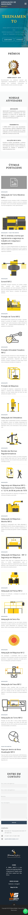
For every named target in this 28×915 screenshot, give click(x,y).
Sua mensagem (5, 802)
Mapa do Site (14, 887)
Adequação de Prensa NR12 (11, 591)
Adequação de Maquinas (8, 3)
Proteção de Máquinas (9, 386)
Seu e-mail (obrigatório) (8, 789)
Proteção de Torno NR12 (10, 316)
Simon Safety (14, 908)
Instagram (17, 884)
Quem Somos (8, 39)
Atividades (19, 39)
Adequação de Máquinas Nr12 (12, 652)
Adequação (4, 191)
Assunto (3, 796)
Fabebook (10, 884)
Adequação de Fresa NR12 (11, 684)
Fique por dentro (14, 232)
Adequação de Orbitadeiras (11, 417)
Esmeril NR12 (6, 281)
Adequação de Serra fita (10, 619)
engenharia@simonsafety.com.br (12, 839)
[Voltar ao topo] (14, 904)
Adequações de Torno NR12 (11, 717)
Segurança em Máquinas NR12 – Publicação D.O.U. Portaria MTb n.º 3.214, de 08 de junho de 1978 (14, 488)
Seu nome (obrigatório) (7, 783)
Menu (25, 3)
